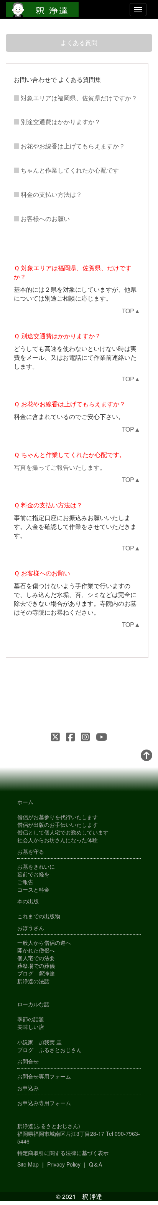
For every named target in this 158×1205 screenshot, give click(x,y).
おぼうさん (30, 927)
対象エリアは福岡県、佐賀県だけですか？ (79, 97)
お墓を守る (30, 851)
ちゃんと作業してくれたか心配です (70, 170)
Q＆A (95, 1164)
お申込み (28, 1088)
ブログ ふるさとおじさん (49, 1050)
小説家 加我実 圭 (39, 1042)
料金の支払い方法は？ (51, 194)
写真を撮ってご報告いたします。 (60, 467)
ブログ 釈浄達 (36, 973)
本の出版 (28, 901)
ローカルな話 (33, 1004)
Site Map (28, 1164)
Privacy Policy (64, 1164)
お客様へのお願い (45, 218)
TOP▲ (131, 310)
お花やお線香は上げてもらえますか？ (73, 145)
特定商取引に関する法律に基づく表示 (63, 1153)
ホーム (25, 802)
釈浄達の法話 (33, 981)
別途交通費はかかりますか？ (60, 121)
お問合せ (28, 1061)
